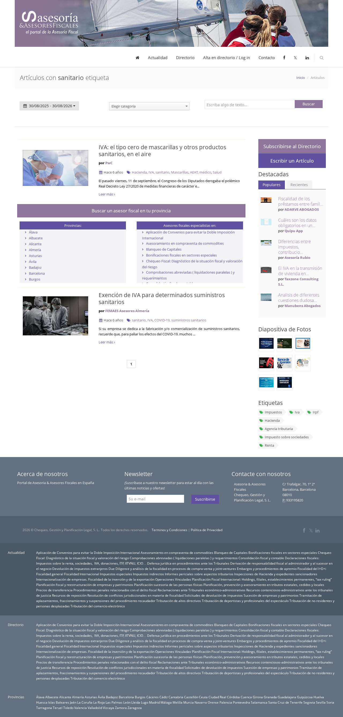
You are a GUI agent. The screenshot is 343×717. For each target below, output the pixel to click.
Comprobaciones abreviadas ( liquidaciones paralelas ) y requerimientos (184, 558)
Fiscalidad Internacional (81, 574)
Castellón (191, 697)
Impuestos (273, 412)
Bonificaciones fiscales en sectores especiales (181, 255)
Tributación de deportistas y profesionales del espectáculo (245, 601)
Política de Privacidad (206, 530)
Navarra (201, 702)
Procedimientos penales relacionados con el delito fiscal (115, 590)
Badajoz (35, 267)
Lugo (144, 702)
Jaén (73, 702)
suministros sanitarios (188, 320)
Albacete (36, 238)
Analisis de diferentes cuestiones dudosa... (298, 297)
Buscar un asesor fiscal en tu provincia (131, 211)
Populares (272, 184)
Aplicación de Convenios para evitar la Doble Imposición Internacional (88, 552)
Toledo (68, 708)
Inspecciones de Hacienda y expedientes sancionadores (275, 574)
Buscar (309, 103)
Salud (217, 172)
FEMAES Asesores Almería (127, 310)
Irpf (315, 412)
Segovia (309, 702)
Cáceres (152, 697)
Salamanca (259, 702)
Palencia (225, 702)
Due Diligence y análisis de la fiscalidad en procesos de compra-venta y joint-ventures (172, 568)
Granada (270, 697)
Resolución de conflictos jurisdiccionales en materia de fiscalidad (135, 595)
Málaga (166, 702)
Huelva (319, 697)
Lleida (135, 702)
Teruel (57, 708)
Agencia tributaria (279, 428)
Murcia (188, 702)
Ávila (32, 261)
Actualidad (157, 57)
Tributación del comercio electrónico (97, 606)
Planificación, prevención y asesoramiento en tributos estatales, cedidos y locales (263, 584)
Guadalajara (287, 697)
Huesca (41, 702)
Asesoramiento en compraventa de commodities (185, 243)
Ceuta (203, 697)
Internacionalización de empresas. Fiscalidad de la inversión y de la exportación (95, 579)
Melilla (177, 702)
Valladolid (95, 708)
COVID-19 (162, 320)
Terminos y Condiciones (169, 530)
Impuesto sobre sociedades (287, 437)
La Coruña (84, 702)
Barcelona (37, 273)
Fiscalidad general (49, 574)
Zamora (121, 708)
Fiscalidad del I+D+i (311, 568)
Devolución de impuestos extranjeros (80, 568)
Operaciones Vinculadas (173, 579)
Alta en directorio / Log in (226, 57)
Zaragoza (135, 708)
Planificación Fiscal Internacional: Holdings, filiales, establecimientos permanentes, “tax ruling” (262, 579)
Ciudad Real (217, 697)
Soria (330, 702)
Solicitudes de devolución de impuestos (213, 595)
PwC (109, 162)
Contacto (267, 57)
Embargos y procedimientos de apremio (267, 568)
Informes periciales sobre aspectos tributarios (199, 574)
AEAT (194, 172)
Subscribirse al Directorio (292, 146)
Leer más (106, 194)
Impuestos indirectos (148, 574)
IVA (151, 172)
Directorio (185, 57)
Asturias (35, 255)
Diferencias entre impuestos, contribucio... (294, 247)
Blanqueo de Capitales (163, 249)
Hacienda (139, 172)
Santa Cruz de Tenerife (285, 702)
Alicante (35, 243)
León (127, 702)
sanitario (162, 172)
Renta (269, 445)
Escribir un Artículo (292, 161)
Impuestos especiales (116, 574)
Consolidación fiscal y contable (261, 558)
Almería (35, 249)
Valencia (80, 708)
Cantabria (176, 697)
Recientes (299, 184)
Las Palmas (114, 702)
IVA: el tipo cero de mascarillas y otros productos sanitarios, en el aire (162, 150)
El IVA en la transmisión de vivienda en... (300, 271)
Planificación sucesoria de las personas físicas (168, 584)
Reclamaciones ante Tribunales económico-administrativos (201, 590)
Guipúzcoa (305, 697)
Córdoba (233, 697)
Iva (297, 412)
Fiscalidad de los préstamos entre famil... (300, 201)
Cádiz (163, 697)
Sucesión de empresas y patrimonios (271, 595)
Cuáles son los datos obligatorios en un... (297, 222)
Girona (258, 697)
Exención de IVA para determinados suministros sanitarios (162, 298)
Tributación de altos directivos (178, 601)
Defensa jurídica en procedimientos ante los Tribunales (188, 563)
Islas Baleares (58, 702)
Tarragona (44, 708)
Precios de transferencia (54, 590)
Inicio (300, 77)
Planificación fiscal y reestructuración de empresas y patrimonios (84, 584)
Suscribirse (205, 499)
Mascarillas (179, 172)
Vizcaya (108, 708)
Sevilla (321, 702)
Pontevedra (241, 702)
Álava (33, 232)
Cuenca (246, 697)
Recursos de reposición (69, 595)
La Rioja (99, 702)
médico (205, 172)
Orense (213, 702)
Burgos (34, 279)
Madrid (154, 702)
